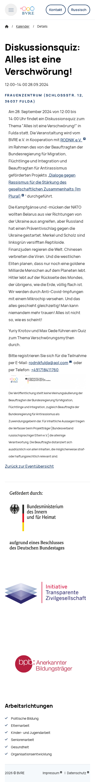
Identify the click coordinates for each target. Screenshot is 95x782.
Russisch (78, 10)
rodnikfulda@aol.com (48, 362)
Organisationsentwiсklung (31, 754)
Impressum (51, 773)
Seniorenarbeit (22, 740)
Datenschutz (76, 773)
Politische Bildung (24, 718)
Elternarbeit (20, 725)
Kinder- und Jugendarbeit (30, 732)
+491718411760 (44, 369)
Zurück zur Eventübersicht (29, 466)
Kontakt (55, 10)
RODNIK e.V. (71, 140)
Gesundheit (20, 747)
